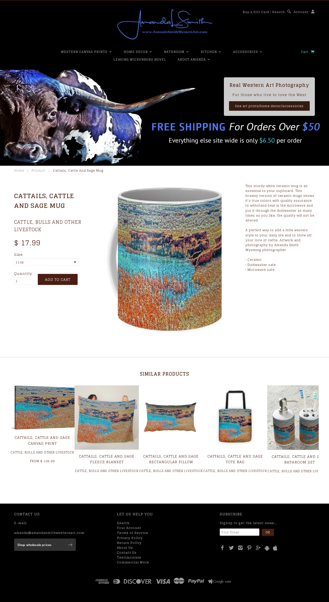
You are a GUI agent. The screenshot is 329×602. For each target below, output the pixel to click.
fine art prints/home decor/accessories (269, 106)
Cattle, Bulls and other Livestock (47, 226)
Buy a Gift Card (256, 12)
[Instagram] (240, 547)
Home (19, 170)
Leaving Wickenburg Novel (139, 59)
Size (18, 254)
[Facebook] (222, 547)
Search (278, 12)
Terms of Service (132, 532)
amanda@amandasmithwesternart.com (49, 532)
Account (301, 12)
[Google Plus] (258, 547)
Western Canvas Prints (84, 51)
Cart (305, 51)
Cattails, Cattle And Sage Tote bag (235, 459)
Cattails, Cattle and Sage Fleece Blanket (106, 459)
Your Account (129, 528)
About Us (125, 547)
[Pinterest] (249, 547)
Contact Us (126, 552)
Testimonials (129, 557)
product (38, 170)
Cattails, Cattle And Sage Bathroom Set (299, 459)
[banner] (164, 24)
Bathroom (175, 51)
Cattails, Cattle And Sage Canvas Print (42, 440)
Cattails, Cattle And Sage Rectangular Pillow (171, 459)
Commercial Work (133, 562)
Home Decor (136, 51)
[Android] (267, 548)
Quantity (23, 273)
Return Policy (129, 542)
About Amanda (192, 59)
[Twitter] (231, 547)
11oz (20, 262)
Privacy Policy (130, 538)
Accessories (246, 51)
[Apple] (275, 548)
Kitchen (209, 51)
